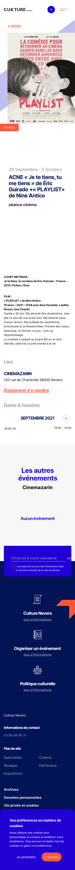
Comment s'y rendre (26, 390)
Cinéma (45, 757)
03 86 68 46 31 (15, 735)
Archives (11, 789)
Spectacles (13, 757)
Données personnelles (23, 798)
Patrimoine (48, 766)
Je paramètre (26, 857)
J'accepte (51, 857)
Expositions (13, 773)
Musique (10, 766)
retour (16, 26)
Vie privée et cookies (21, 805)
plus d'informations (38, 619)
